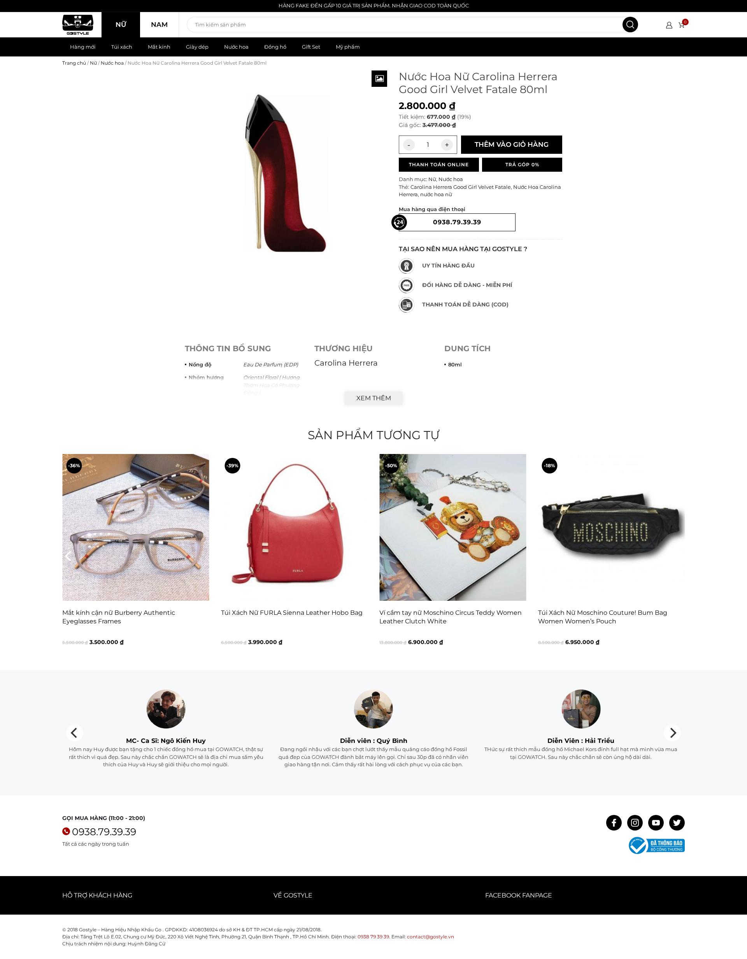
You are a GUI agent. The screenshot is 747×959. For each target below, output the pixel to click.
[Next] (678, 556)
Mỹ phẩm (348, 47)
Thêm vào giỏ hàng (512, 144)
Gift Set (311, 47)
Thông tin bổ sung (228, 348)
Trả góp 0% (522, 164)
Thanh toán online (439, 164)
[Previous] (68, 556)
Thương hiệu (343, 348)
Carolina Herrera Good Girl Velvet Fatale (460, 187)
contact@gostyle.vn (430, 937)
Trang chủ (74, 63)
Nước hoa (236, 47)
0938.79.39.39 (104, 832)
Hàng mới (83, 47)
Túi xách (121, 47)
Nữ (121, 24)
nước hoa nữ (436, 194)
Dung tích (467, 348)
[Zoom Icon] (379, 78)
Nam (159, 24)
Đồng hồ (275, 47)
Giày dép (197, 47)
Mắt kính (159, 47)
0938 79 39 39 (373, 937)
